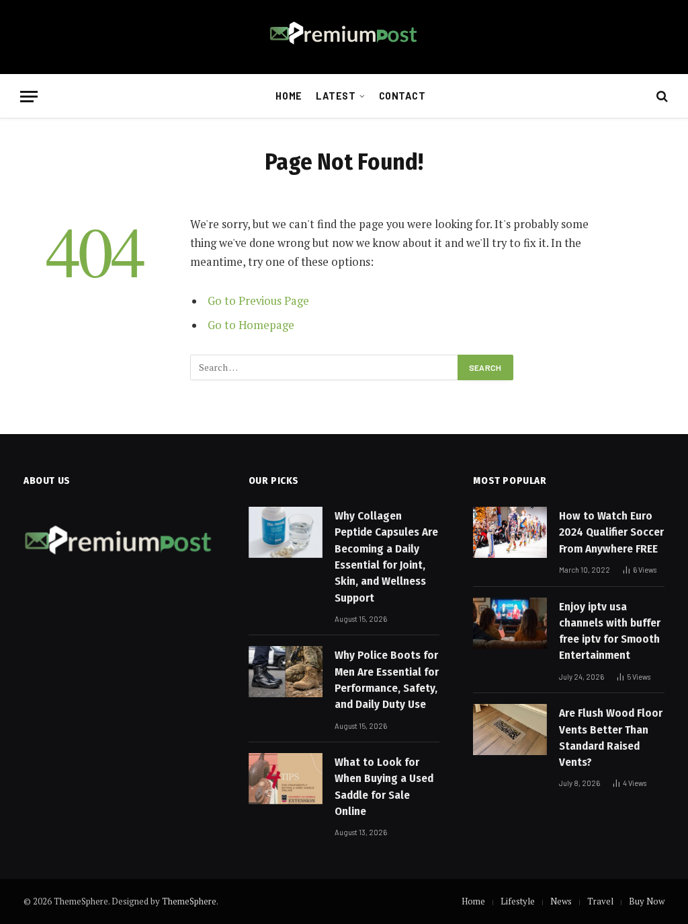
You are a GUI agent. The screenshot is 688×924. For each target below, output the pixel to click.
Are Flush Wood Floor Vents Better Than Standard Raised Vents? (610, 737)
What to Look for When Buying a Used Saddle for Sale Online (384, 786)
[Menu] (29, 96)
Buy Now (646, 901)
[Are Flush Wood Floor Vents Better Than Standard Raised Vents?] (510, 729)
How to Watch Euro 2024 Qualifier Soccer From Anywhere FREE (611, 532)
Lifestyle (518, 901)
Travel (600, 901)
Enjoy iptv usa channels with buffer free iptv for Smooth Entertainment (609, 631)
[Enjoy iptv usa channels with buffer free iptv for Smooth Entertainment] (510, 623)
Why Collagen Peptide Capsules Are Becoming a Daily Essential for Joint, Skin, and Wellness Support (386, 556)
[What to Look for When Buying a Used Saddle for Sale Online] (285, 778)
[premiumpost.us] (344, 37)
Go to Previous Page (258, 300)
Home (288, 96)
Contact (402, 96)
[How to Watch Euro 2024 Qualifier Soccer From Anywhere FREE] (510, 532)
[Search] (661, 96)
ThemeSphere (189, 901)
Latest (335, 96)
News (561, 901)
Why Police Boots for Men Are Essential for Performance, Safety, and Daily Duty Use (387, 679)
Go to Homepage (251, 325)
